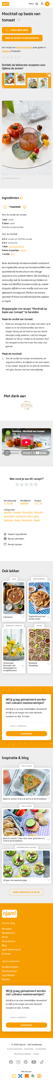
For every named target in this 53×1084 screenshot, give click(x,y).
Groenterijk (9, 516)
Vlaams (36, 520)
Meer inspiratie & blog (26, 892)
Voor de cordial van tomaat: (14, 215)
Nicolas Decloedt (24, 48)
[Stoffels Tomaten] (26, 405)
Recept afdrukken (16, 539)
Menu (31, 4)
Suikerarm (8, 520)
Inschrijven (26, 734)
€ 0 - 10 (38, 503)
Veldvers (6, 51)
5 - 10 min (8, 503)
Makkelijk (24, 503)
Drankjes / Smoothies (23, 513)
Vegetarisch (26, 520)
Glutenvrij (38, 513)
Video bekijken (19, 30)
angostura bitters (16, 247)
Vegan (17, 520)
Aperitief (8, 513)
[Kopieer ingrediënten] (21, 198)
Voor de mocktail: (10, 234)
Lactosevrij (20, 516)
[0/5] (11, 57)
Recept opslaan (15, 545)
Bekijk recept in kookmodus (22, 38)
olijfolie (23, 250)
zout (13, 254)
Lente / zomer (32, 516)
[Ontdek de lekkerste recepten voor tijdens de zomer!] (26, 80)
